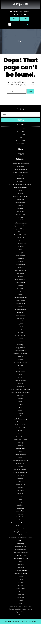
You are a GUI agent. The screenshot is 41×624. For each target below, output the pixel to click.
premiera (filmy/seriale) (20, 460)
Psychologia (20, 475)
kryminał (20, 359)
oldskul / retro (20, 416)
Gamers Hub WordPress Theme (15, 621)
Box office (20, 208)
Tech (20, 561)
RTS (20, 499)
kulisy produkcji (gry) (20, 362)
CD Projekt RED (20, 214)
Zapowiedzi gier (20, 612)
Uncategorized (20, 588)
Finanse (20, 276)
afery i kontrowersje (20, 169)
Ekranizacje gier (20, 255)
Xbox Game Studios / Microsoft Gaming (20, 609)
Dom (20, 241)
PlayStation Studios (20, 425)
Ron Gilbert (20, 490)
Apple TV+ (20, 193)
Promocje (20, 466)
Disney (20, 232)
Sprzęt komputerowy (20, 532)
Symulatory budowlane (21, 552)
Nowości (20, 413)
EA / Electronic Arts (20, 244)
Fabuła (21, 261)
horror (20, 342)
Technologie (20, 567)
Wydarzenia (20, 597)
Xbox (20, 603)
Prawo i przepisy (21, 454)
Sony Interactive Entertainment (20, 523)
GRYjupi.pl (20, 4)
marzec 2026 (20, 144)
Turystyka (20, 582)
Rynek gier (20, 505)
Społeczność (20, 529)
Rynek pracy (20, 508)
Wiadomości (20, 594)
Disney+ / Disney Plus (20, 235)
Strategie (20, 541)
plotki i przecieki (20, 428)
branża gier (20, 211)
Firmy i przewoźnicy (20, 279)
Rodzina (20, 487)
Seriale (20, 514)
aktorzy (20, 175)
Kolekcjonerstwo (21, 351)
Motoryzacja (20, 395)
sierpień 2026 (21, 129)
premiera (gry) (20, 463)
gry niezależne (20, 315)
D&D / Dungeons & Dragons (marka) (20, 229)
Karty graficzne (20, 348)
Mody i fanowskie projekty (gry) (20, 392)
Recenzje (20, 481)
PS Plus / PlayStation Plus (20, 472)
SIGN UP (24, 19)
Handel (20, 333)
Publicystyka (20, 478)
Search (30, 91)
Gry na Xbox (20, 312)
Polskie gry (20, 443)
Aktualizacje (20, 178)
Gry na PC (20, 306)
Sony (20, 520)
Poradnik (20, 446)
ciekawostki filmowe (20, 220)
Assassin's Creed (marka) (20, 196)
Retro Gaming (20, 484)
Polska (21, 434)
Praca (20, 451)
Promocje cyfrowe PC (20, 469)
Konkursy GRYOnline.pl (20, 354)
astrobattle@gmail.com (21, 11)
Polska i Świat (20, 437)
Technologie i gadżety (20, 570)
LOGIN (15, 19)
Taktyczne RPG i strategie (20, 558)
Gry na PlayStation (20, 309)
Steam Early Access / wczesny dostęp (20, 538)
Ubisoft (20, 585)
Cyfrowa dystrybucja (20, 226)
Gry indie (20, 294)
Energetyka (20, 259)
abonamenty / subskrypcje (20, 163)
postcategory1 (20, 449)
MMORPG (20, 383)
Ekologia (20, 253)
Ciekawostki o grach (21, 223)
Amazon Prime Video (20, 187)
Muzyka (20, 398)
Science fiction (20, 511)
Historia (20, 339)
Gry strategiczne (20, 327)
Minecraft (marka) (20, 380)
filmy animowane (20, 270)
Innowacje (20, 345)
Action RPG (20, 166)
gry (20, 291)
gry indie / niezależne (20, 297)
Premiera (20, 457)
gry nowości (20, 318)
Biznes (21, 205)
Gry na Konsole (20, 300)
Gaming (20, 285)
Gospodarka (20, 288)
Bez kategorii (20, 199)
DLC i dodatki (20, 238)
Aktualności (20, 181)
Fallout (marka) (20, 264)
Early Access (20, 247)
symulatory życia (21, 555)
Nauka (20, 401)
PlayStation (20, 422)
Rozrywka (20, 493)
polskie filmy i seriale (20, 440)
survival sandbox (20, 550)
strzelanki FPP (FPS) (20, 546)
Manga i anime (20, 371)
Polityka (20, 431)
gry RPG (20, 324)
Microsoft (20, 377)
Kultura (20, 365)
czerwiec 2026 (20, 135)
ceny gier (20, 217)
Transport (20, 576)
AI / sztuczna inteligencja (20, 172)
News (20, 407)
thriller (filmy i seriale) (20, 573)
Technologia (20, 564)
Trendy (20, 579)
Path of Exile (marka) (20, 419)
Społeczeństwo (20, 526)
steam (20, 535)
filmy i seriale (20, 273)
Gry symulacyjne (21, 330)
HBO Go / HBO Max (20, 336)
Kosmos (20, 356)
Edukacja (20, 250)
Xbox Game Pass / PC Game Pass (20, 606)
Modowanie (20, 386)
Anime (20, 190)
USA (20, 591)
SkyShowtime (20, 517)
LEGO (20, 368)
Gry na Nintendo (20, 303)
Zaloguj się (20, 154)
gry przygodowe (20, 321)
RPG (20, 496)
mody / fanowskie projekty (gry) (20, 389)
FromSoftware (20, 282)
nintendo (20, 410)
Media (20, 374)
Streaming (20, 544)
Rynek (20, 502)
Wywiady (20, 600)
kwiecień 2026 (20, 141)
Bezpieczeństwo (20, 202)
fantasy (20, 267)
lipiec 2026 (20, 132)
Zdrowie (20, 615)
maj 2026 (20, 138)
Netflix (20, 404)
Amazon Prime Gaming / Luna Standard (20, 184)
